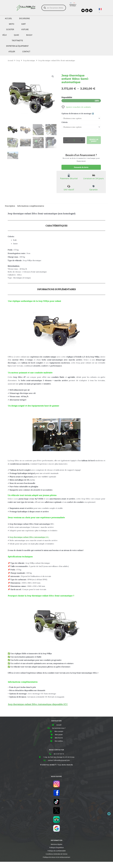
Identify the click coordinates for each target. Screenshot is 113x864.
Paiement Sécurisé (69, 178)
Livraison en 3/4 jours (93, 178)
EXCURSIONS (24, 18)
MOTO (11, 24)
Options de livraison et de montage (77, 113)
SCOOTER (10, 29)
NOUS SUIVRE (56, 776)
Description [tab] (10, 206)
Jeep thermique (29, 60)
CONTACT (26, 51)
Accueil (10, 60)
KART (23, 24)
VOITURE (25, 29)
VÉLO (4, 35)
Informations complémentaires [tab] (30, 206)
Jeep (18, 60)
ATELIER (11, 51)
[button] (53, 76)
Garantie (93, 189)
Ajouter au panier (93, 140)
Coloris (64, 122)
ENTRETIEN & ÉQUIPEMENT (17, 46)
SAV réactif (69, 189)
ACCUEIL (8, 18)
